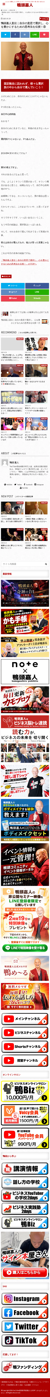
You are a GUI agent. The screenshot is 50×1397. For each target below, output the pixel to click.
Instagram (40, 485)
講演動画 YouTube (7, 1382)
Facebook (29, 485)
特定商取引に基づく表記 (15, 1385)
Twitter (19, 485)
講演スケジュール (36, 1382)
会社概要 (28, 1385)
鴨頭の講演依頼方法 (22, 1382)
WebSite (9, 485)
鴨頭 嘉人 (14, 462)
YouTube (25, 488)
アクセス (36, 1385)
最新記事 (7, 276)
